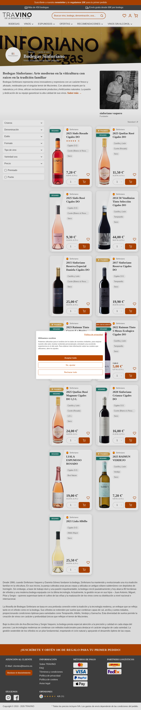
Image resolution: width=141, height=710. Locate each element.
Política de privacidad (93, 335)
